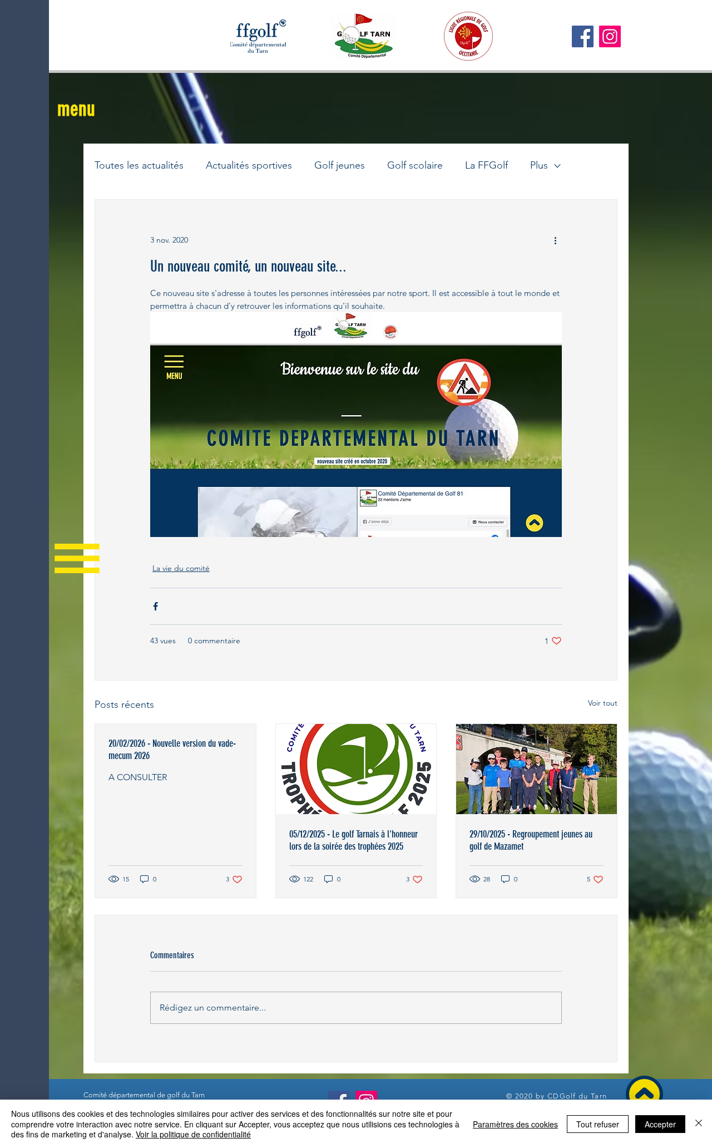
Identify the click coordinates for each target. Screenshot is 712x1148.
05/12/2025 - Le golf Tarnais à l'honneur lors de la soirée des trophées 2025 (353, 840)
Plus (539, 165)
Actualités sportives (249, 165)
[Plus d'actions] (555, 240)
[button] (76, 109)
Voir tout (602, 703)
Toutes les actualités (139, 165)
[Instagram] (610, 36)
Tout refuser (597, 1124)
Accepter (660, 1124)
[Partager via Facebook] (155, 606)
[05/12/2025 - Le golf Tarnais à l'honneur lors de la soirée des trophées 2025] (356, 769)
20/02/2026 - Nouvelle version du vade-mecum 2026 (172, 749)
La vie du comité (181, 568)
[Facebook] (583, 36)
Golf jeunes (339, 165)
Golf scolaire (415, 165)
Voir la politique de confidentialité (193, 1134)
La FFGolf (486, 165)
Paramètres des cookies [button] (515, 1124)
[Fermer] (698, 1123)
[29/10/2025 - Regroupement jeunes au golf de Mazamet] (536, 769)
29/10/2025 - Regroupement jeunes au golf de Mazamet (530, 840)
